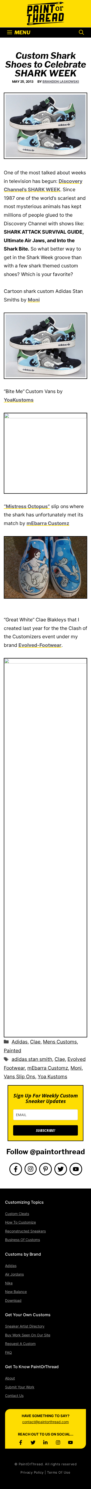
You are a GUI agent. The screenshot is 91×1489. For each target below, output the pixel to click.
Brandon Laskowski (60, 81)
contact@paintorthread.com (45, 1422)
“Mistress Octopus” (27, 506)
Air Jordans (14, 1274)
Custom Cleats (17, 1213)
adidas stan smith (32, 1059)
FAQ (8, 1352)
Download (13, 1300)
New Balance (16, 1291)
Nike (9, 1283)
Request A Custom (20, 1343)
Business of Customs (22, 1239)
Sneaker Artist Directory (24, 1326)
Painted (12, 1050)
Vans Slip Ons (19, 1076)
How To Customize (20, 1222)
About (10, 1378)
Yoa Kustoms (52, 1076)
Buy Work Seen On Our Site (27, 1335)
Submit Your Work (19, 1387)
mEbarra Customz (48, 523)
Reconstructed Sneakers (25, 1231)
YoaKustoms (19, 400)
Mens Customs (60, 1042)
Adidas (20, 1042)
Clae (35, 1042)
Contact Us (14, 1395)
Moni (34, 300)
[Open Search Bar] (81, 32)
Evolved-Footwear (39, 645)
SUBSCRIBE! (45, 1130)
